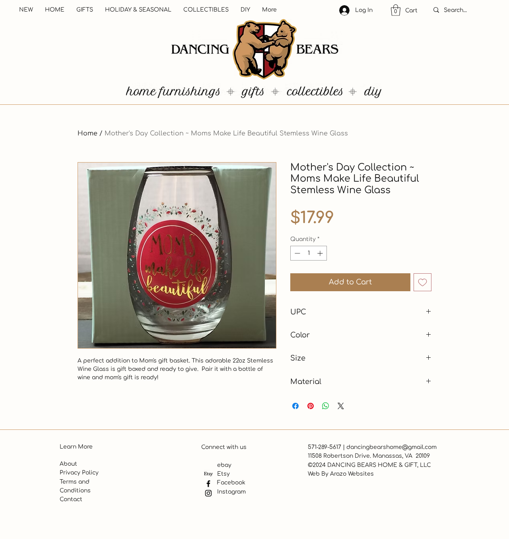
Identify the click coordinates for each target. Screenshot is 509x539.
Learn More (76, 447)
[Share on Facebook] (295, 406)
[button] (395, 10)
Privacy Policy (79, 473)
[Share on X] (341, 406)
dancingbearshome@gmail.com (391, 447)
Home (87, 133)
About (68, 464)
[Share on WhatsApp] (325, 406)
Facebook (231, 483)
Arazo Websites (352, 474)
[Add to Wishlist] (422, 282)
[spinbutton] (308, 253)
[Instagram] (208, 493)
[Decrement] (296, 253)
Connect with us (224, 447)
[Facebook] (208, 483)
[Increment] (321, 253)
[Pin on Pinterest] (310, 406)
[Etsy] (208, 474)
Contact (71, 499)
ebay (224, 465)
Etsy (223, 474)
